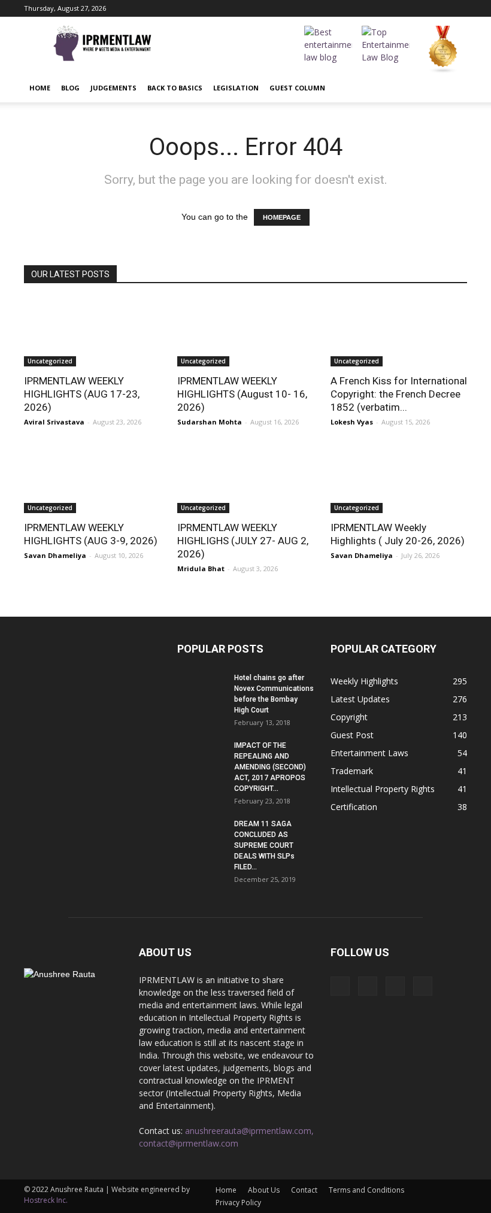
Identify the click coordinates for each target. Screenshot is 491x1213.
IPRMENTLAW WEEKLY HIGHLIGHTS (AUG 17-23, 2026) (82, 394)
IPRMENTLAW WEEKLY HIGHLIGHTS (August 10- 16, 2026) (242, 394)
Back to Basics (174, 87)
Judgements (113, 87)
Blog (70, 87)
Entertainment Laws (369, 753)
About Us (264, 1190)
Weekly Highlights (364, 681)
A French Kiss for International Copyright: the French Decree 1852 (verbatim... (399, 394)
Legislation (236, 87)
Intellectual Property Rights (383, 788)
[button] (452, 88)
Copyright (349, 717)
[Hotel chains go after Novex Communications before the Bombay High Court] (201, 689)
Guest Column (297, 87)
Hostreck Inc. (46, 1200)
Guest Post (352, 735)
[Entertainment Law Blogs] (443, 50)
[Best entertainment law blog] (328, 50)
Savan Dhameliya (55, 555)
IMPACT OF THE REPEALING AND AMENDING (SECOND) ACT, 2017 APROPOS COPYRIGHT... (270, 767)
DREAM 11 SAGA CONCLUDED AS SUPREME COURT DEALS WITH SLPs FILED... (264, 845)
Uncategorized (50, 361)
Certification (354, 806)
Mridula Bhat (201, 568)
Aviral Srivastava (54, 421)
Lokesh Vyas (352, 421)
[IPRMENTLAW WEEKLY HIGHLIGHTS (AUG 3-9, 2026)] (92, 480)
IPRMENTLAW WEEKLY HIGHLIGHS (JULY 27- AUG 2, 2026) (242, 540)
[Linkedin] (438, 8)
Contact (304, 1190)
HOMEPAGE (282, 217)
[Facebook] (399, 8)
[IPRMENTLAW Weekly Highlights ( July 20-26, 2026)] (399, 480)
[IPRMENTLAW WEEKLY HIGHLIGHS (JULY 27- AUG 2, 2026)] (245, 480)
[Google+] (419, 8)
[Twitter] (458, 8)
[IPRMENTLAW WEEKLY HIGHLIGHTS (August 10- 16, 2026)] (245, 332)
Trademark (352, 771)
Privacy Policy (238, 1202)
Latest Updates (360, 699)
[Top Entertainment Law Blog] (386, 50)
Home (39, 87)
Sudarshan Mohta (209, 421)
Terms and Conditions (366, 1190)
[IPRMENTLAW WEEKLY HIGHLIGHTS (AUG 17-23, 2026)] (92, 332)
